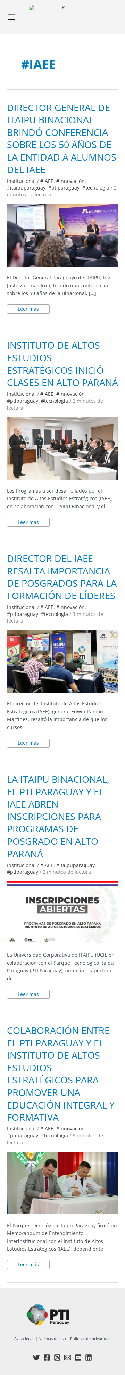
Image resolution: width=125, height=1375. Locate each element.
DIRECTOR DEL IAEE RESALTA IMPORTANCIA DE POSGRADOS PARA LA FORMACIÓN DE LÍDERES (62, 577)
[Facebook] (46, 1357)
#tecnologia (95, 187)
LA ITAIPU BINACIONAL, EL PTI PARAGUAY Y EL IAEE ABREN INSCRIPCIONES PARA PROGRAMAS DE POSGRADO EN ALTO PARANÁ (58, 816)
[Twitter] (36, 1357)
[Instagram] (57, 1357)
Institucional (21, 181)
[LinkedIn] (88, 1357)
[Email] (67, 1357)
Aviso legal (23, 1338)
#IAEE (46, 181)
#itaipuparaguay (26, 187)
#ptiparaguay (64, 187)
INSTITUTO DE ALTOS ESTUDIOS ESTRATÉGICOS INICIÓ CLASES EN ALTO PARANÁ (62, 364)
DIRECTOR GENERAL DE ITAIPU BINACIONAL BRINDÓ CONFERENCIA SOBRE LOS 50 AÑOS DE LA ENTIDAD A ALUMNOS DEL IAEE (61, 138)
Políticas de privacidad (90, 1338)
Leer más (33, 308)
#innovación (70, 181)
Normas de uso (52, 1338)
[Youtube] (78, 1357)
